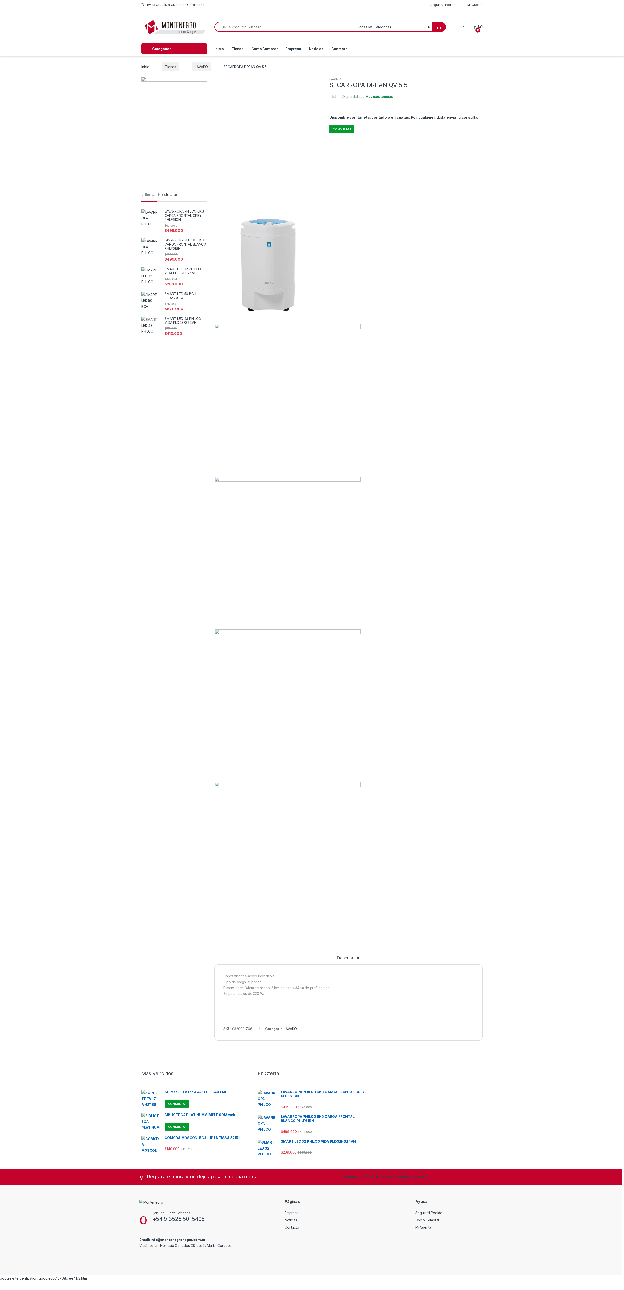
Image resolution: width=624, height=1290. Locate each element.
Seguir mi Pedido (428, 1213)
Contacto (339, 49)
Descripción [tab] (348, 958)
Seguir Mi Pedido (443, 5)
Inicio (219, 49)
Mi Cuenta (475, 5)
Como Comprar (264, 49)
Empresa (293, 49)
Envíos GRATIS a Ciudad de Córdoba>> (175, 5)
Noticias (316, 49)
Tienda (238, 49)
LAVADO (201, 67)
